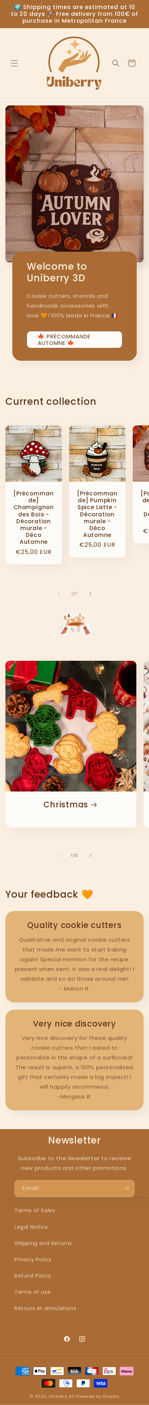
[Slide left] (59, 594)
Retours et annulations (45, 1308)
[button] (14, 63)
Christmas (65, 805)
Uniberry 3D (61, 1396)
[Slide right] (90, 594)
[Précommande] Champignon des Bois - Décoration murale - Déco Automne (33, 518)
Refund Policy (32, 1275)
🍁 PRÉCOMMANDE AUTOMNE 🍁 (64, 339)
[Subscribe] (126, 1188)
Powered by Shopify (97, 1396)
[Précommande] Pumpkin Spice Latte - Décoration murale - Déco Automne (97, 514)
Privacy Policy (32, 1259)
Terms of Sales (34, 1210)
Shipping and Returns (43, 1243)
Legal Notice (31, 1227)
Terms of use (32, 1292)
